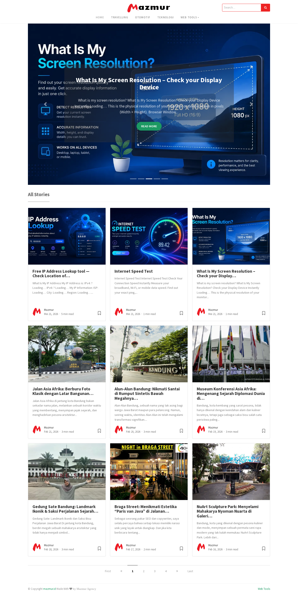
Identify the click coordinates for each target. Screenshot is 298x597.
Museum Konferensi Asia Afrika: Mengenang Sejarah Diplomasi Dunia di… (231, 393)
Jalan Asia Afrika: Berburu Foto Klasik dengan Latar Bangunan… (63, 391)
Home (100, 17)
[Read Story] (99, 315)
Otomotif (142, 17)
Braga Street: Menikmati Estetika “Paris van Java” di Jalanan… (146, 509)
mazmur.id (49, 588)
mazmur (49, 310)
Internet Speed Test (134, 271)
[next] (177, 571)
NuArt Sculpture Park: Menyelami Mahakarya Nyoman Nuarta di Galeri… (228, 511)
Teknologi (165, 17)
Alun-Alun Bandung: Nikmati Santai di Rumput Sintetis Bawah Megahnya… (147, 393)
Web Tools (189, 17)
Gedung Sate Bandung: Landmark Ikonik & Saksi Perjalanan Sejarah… (65, 509)
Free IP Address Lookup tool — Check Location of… (61, 273)
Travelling (119, 17)
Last (190, 571)
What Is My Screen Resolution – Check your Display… (226, 273)
